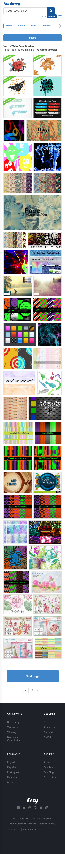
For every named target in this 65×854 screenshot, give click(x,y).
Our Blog (49, 772)
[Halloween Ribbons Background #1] (17, 458)
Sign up (51, 16)
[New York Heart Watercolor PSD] (17, 65)
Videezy (12, 732)
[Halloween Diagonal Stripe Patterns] (47, 309)
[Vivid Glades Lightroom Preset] (47, 286)
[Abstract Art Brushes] (50, 334)
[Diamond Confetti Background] (15, 408)
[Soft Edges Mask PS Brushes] (47, 626)
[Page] (32, 212)
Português (13, 772)
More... (11, 782)
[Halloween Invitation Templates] (17, 309)
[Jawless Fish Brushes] (49, 383)
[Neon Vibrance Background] (15, 262)
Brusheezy (13, 722)
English (11, 762)
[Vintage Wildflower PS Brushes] (17, 626)
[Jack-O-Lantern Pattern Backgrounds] (47, 507)
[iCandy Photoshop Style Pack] (45, 408)
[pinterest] (29, 808)
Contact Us (50, 777)
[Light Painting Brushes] (14, 130)
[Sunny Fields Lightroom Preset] (17, 286)
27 (31, 690)
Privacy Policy (30, 829)
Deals (47, 722)
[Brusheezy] (11, 4)
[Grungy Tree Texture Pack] (45, 240)
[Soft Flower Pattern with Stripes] (18, 433)
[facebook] (18, 808)
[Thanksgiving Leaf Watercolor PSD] (47, 65)
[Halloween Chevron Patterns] (16, 582)
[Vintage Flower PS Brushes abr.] (47, 604)
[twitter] (24, 808)
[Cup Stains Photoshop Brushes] (17, 482)
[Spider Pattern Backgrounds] (48, 433)
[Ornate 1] (17, 183)
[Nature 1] (14, 240)
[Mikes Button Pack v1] (47, 108)
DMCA (47, 737)
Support (48, 732)
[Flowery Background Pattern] (17, 358)
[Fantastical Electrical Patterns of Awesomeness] (45, 532)
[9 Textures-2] (47, 358)
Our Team (49, 767)
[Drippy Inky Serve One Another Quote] (47, 86)
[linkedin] (46, 808)
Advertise (49, 727)
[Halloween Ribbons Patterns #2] (47, 458)
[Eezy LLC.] (32, 801)
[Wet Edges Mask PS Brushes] (18, 648)
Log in (43, 16)
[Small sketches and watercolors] (45, 557)
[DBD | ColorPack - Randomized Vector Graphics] (47, 482)
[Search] (51, 10)
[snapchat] (41, 808)
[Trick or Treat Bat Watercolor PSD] (17, 86)
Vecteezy (12, 727)
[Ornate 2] (47, 183)
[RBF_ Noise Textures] (45, 262)
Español (11, 767)
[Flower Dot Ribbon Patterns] (48, 648)
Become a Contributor (13, 739)
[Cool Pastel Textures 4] (15, 532)
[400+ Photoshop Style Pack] (19, 334)
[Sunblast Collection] (15, 557)
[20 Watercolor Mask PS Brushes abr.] (46, 582)
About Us (49, 762)
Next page (33, 676)
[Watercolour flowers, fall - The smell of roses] (17, 604)
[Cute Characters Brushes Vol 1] (17, 157)
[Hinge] (44, 130)
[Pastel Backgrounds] (19, 383)
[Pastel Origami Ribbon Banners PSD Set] (17, 108)
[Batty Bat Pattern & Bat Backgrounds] (17, 507)
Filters (32, 37)
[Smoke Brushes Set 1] (47, 157)
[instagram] (35, 808)
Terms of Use (13, 829)
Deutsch (12, 777)
